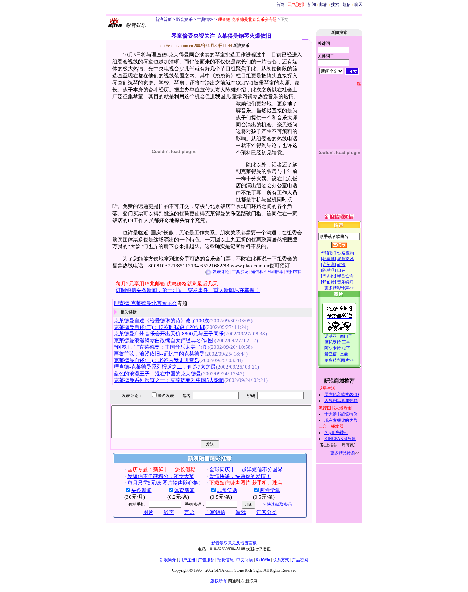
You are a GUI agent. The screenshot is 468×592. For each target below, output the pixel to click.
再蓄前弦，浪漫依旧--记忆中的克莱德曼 (159, 354)
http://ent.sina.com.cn (176, 45)
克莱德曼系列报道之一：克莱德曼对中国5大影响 (169, 380)
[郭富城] (328, 258)
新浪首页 (163, 19)
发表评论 (221, 272)
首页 (280, 4)
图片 (148, 512)
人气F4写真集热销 (341, 400)
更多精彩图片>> (339, 360)
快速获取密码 (279, 504)
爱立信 (330, 353)
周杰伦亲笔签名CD (341, 394)
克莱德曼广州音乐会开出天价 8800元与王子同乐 (169, 333)
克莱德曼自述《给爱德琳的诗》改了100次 (161, 320)
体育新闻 (184, 490)
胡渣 (341, 264)
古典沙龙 (240, 272)
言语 (189, 512)
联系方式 (281, 559)
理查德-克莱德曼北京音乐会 (145, 303)
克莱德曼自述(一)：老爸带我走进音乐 (156, 360)
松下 (346, 348)
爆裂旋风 (345, 258)
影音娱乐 (184, 19)
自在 (341, 270)
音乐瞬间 (345, 282)
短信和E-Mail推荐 (267, 272)
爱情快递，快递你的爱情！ (240, 476)
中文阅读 (244, 559)
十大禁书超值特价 (340, 414)
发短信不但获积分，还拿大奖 (160, 476)
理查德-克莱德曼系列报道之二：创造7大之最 (165, 367)
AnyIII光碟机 (336, 432)
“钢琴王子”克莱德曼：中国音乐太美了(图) (161, 347)
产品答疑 (300, 559)
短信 (347, 4)
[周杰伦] (328, 276)
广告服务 (206, 559)
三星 (346, 342)
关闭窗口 (294, 272)
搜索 (335, 4)
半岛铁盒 (345, 276)
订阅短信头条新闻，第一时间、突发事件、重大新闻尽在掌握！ (188, 290)
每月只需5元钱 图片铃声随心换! (163, 483)
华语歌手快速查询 (337, 252)
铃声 (169, 512)
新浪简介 (168, 559)
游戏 (241, 512)
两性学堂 (270, 490)
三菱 (344, 353)
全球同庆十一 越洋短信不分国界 (246, 469)
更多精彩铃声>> (339, 288)
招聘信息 (225, 559)
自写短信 (215, 512)
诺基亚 (330, 336)
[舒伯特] (328, 282)
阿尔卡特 (332, 348)
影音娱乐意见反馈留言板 (234, 543)
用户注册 (187, 559)
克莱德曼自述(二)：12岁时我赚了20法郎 (159, 327)
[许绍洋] (328, 264)
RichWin (263, 559)
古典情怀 (204, 19)
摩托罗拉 (332, 342)
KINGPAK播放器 (340, 438)
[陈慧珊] (328, 270)
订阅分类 (266, 512)
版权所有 (218, 581)
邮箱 (323, 4)
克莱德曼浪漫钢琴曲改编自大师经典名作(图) (164, 340)
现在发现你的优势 (340, 420)
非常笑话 (227, 490)
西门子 (346, 336)
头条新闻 (141, 490)
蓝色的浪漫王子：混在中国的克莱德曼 (157, 373)
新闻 (312, 4)
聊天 (358, 4)
